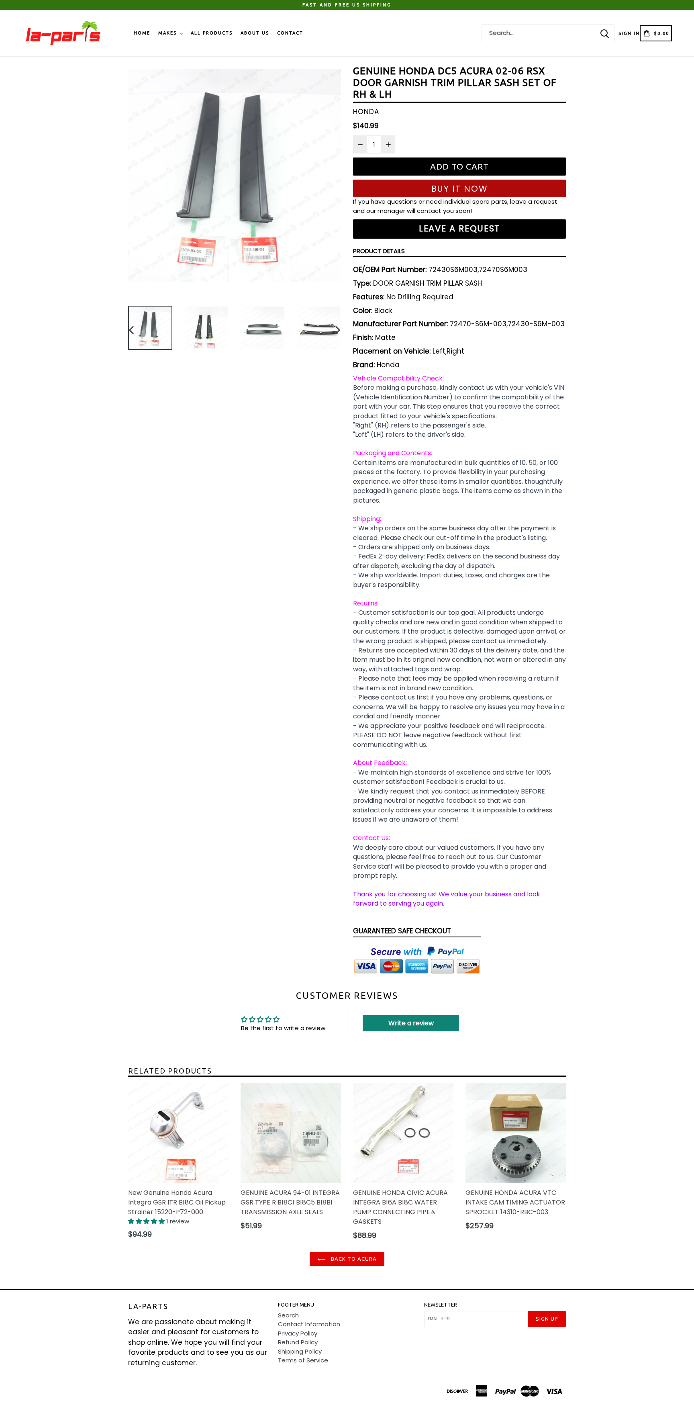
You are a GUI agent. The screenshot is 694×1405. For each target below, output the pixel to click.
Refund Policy (298, 1342)
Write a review (411, 1023)
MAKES (168, 33)
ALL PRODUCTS (212, 33)
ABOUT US (255, 33)
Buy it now (459, 188)
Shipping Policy (300, 1351)
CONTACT (290, 33)
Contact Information (309, 1324)
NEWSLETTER (440, 1304)
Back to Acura (353, 1259)
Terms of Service (303, 1360)
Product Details (379, 251)
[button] (147, 1221)
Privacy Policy (297, 1333)
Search (288, 1315)
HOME (142, 33)
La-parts (148, 1306)
